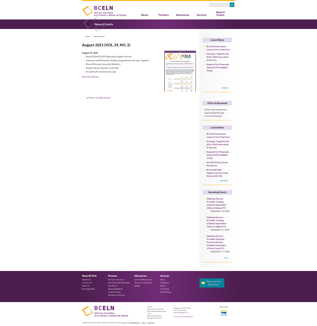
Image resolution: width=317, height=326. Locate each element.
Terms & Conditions (143, 282)
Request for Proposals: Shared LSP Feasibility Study (218, 67)
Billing (137, 285)
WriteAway (165, 292)
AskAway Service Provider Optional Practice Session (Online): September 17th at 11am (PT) (216, 242)
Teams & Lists (114, 292)
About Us (86, 279)
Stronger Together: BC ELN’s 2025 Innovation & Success (218, 57)
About (144, 14)
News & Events (220, 13)
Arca (162, 279)
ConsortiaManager (213, 116)
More (226, 258)
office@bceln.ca (183, 312)
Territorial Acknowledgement (183, 317)
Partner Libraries (116, 279)
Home (87, 36)
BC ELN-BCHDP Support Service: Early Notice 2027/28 (217, 173)
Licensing (164, 289)
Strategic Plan (88, 289)
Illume (163, 285)
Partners (164, 14)
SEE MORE (225, 88)
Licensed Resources (143, 279)
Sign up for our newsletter (213, 283)
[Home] (104, 11)
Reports (86, 285)
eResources (182, 14)
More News (224, 180)
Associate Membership (118, 282)
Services (201, 14)
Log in (143, 323)
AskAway (164, 282)
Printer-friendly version (99, 97)
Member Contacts (116, 295)
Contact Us (87, 282)
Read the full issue (90, 76)
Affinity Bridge (134, 323)
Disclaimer (151, 323)
